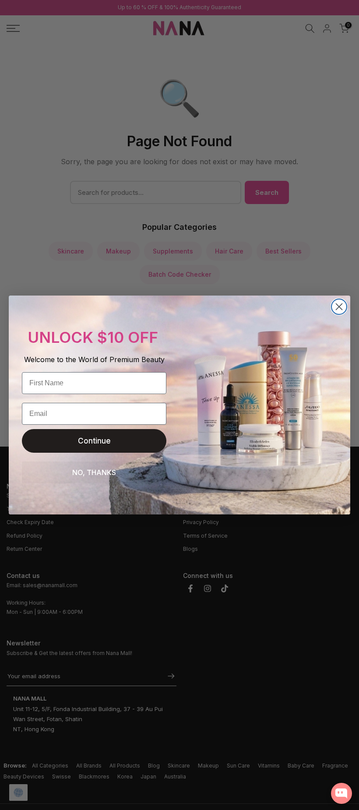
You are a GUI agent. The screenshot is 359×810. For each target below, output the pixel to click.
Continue (94, 441)
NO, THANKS (94, 472)
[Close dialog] (339, 306)
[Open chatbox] (341, 793)
